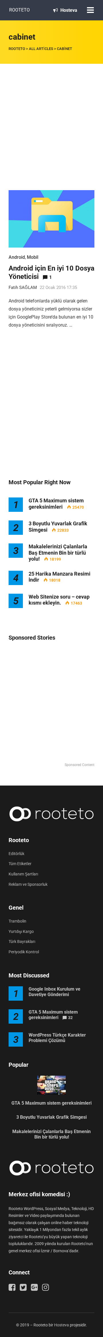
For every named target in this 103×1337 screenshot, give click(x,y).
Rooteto (19, 10)
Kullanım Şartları (23, 874)
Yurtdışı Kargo (21, 931)
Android (17, 257)
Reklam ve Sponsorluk (28, 884)
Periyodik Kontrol (24, 952)
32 (70, 1017)
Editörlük (16, 853)
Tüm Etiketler (20, 863)
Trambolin (17, 921)
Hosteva (68, 10)
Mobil (32, 257)
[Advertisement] (51, 118)
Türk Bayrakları (22, 941)
